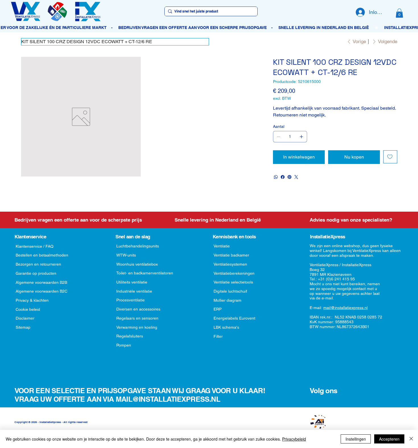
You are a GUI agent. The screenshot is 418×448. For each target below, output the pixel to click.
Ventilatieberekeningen (234, 273)
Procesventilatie (130, 300)
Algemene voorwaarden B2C (41, 291)
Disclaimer (25, 318)
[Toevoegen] (390, 156)
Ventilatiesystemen (230, 264)
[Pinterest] (289, 177)
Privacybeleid (294, 439)
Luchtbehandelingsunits (137, 246)
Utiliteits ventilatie (131, 282)
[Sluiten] (411, 438)
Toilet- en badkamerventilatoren (144, 273)
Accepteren (389, 439)
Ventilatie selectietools (233, 282)
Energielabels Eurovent (234, 318)
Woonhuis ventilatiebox (137, 264)
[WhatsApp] (276, 177)
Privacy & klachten (32, 300)
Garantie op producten (36, 273)
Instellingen (355, 439)
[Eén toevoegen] (301, 136)
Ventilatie (222, 246)
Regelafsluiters (129, 336)
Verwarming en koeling (136, 327)
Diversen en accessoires (138, 309)
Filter (218, 336)
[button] (399, 13)
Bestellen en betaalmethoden (42, 255)
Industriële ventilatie (134, 291)
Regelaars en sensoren (137, 318)
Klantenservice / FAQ (34, 246)
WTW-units (126, 255)
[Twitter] (296, 177)
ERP (218, 309)
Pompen (123, 345)
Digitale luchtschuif (230, 291)
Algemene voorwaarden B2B (41, 282)
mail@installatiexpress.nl (345, 307)
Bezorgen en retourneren (38, 264)
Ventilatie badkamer (231, 255)
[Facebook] (282, 177)
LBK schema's (226, 327)
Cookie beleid (28, 309)
